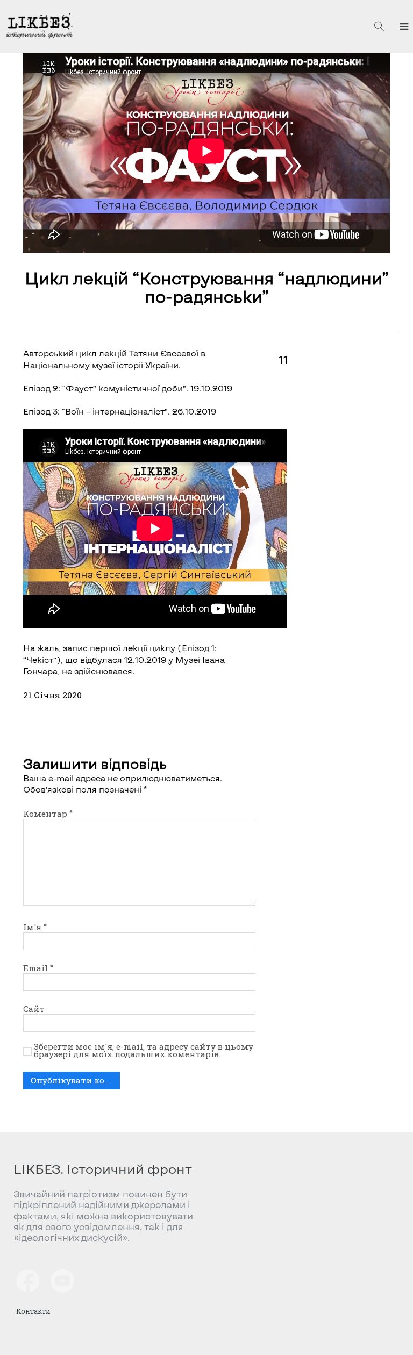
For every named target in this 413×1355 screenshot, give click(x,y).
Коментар (48, 813)
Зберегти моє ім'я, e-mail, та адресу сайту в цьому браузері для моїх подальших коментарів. (143, 1050)
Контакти (33, 1311)
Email (38, 967)
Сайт (34, 1008)
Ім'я (35, 927)
